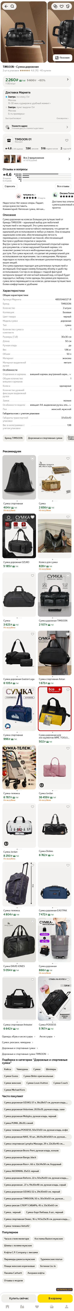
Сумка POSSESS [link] (47, 1024)
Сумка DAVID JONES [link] (14, 966)
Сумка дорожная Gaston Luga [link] (18, 679)
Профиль (66, 1307)
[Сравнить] (55, 6)
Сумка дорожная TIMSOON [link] (53, 620)
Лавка (22, 1307)
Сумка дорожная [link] (48, 966)
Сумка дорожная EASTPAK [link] (53, 910)
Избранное (37, 1307)
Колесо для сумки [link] (48, 562)
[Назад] (6, 6)
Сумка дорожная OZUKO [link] (16, 562)
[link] (7, 1069)
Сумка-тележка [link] (11, 793)
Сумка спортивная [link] (13, 503)
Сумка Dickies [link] (46, 851)
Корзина (51, 1307)
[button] (37, 80)
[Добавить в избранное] (62, 6)
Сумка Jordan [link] (46, 793)
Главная (7, 1307)
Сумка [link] (42, 503)
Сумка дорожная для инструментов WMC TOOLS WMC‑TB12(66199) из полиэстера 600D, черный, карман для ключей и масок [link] (53, 736)
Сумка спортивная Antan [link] (52, 679)
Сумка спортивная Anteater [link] (17, 1024)
